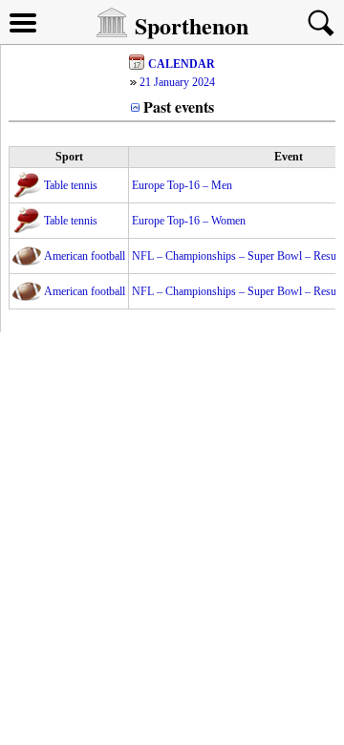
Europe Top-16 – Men (182, 185)
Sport (69, 156)
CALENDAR (181, 64)
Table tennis (70, 185)
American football (84, 256)
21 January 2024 (177, 82)
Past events (178, 106)
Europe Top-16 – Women (189, 220)
